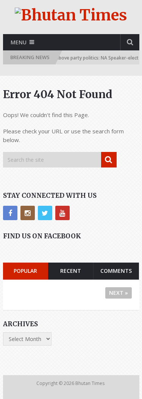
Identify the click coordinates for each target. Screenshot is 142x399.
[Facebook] (10, 213)
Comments (116, 270)
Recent (70, 270)
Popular (25, 270)
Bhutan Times (90, 383)
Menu (19, 42)
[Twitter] (45, 213)
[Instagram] (27, 213)
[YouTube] (62, 213)
